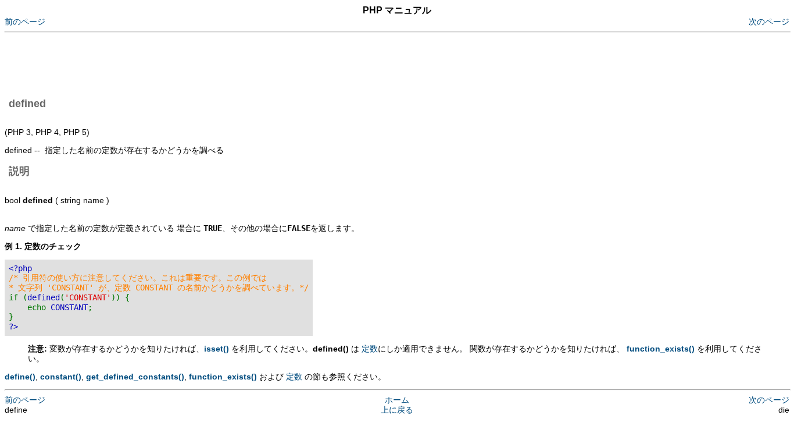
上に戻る (397, 409)
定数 (370, 348)
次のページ (769, 21)
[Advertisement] (216, 63)
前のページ (25, 21)
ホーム (397, 400)
